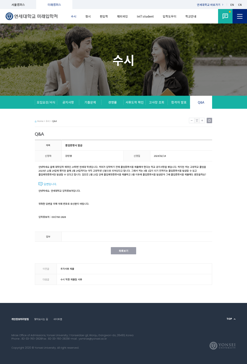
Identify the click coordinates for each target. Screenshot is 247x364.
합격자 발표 (179, 102)
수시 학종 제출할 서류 (71, 279)
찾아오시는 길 (41, 319)
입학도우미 (169, 16)
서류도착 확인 (134, 102)
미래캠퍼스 (54, 4)
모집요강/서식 (46, 102)
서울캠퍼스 (18, 4)
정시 (88, 16)
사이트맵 (57, 319)
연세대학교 (208, 5)
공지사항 (68, 102)
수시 (73, 16)
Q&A (201, 102)
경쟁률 (112, 102)
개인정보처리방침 (20, 319)
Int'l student (145, 16)
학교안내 (190, 16)
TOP (229, 319)
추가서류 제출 (67, 268)
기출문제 (90, 102)
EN (232, 5)
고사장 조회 (156, 102)
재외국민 (122, 16)
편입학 (104, 16)
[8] (225, 16)
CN (240, 5)
